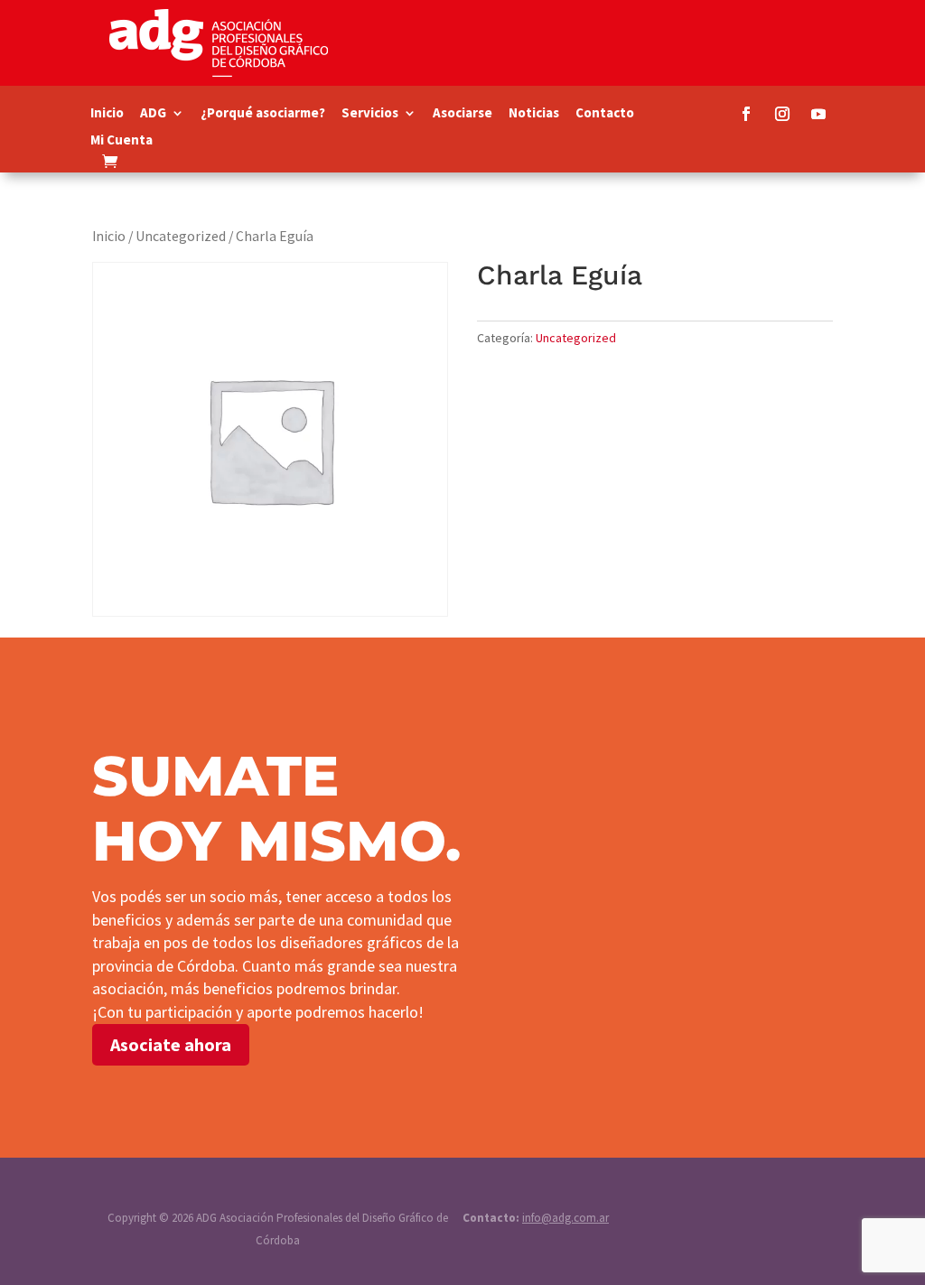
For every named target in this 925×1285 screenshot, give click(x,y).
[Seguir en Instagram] (782, 113)
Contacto (604, 114)
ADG (153, 114)
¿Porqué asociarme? (263, 114)
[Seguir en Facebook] (746, 113)
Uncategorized (180, 236)
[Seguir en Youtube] (818, 113)
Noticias (534, 114)
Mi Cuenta (121, 141)
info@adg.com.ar (565, 1217)
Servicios (369, 114)
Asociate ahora (170, 1044)
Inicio (107, 114)
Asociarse (462, 114)
